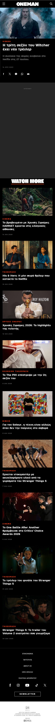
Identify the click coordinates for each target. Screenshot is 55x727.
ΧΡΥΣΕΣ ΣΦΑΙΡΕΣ (12, 322)
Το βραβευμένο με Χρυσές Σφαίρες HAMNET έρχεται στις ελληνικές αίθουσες (26, 226)
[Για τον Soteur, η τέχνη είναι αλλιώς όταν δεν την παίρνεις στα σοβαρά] (27, 404)
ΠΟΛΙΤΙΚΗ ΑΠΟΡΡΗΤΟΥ (27, 678)
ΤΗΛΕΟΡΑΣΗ (9, 272)
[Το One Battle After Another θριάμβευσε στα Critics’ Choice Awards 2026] (27, 507)
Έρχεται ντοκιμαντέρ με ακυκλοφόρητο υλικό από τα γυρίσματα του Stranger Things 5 (25, 477)
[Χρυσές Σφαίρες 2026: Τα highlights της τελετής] (27, 305)
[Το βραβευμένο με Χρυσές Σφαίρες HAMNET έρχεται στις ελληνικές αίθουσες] (27, 202)
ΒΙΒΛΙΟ (6, 421)
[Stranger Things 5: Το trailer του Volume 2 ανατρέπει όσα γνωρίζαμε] (27, 609)
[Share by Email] (28, 74)
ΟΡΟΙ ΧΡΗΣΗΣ (27, 672)
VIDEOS (7, 41)
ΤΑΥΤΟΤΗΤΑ (27, 660)
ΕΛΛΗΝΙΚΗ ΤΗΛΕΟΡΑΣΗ (16, 371)
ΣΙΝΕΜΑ (7, 219)
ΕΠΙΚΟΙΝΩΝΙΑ (27, 654)
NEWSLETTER (28, 694)
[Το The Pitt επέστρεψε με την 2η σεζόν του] (27, 354)
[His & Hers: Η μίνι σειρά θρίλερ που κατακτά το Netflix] (27, 255)
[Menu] (4, 4)
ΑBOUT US (28, 666)
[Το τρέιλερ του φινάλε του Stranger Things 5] (27, 560)
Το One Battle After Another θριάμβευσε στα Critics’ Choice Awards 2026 (23, 530)
